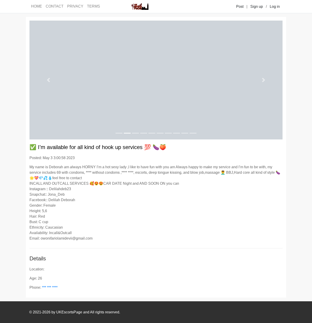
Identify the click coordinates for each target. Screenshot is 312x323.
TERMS (93, 6)
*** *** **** (50, 287)
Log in (275, 6)
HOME (36, 6)
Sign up (256, 6)
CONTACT (54, 6)
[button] (48, 80)
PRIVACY (75, 6)
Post (239, 6)
